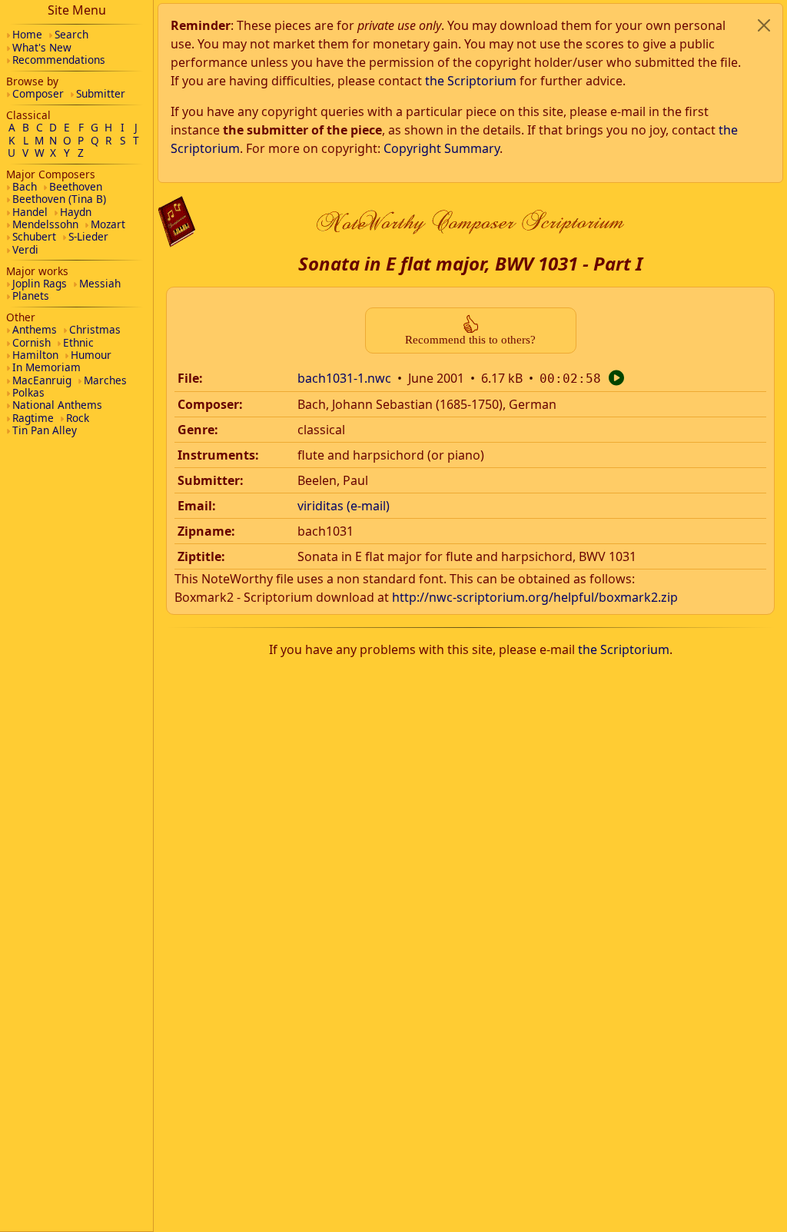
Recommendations (58, 59)
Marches (105, 380)
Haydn (75, 211)
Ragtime (33, 417)
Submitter (100, 93)
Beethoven (75, 186)
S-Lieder (88, 236)
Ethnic (78, 342)
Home (27, 34)
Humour (91, 354)
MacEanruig (41, 380)
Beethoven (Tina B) (59, 198)
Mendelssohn (45, 224)
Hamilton (35, 354)
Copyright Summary (442, 148)
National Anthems (57, 404)
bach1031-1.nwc (344, 378)
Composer (38, 93)
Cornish (31, 342)
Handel (30, 211)
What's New (41, 47)
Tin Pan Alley (44, 430)
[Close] (763, 25)
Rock (77, 417)
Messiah (100, 283)
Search (71, 34)
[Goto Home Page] (177, 221)
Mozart (108, 224)
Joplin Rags (39, 283)
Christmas (95, 329)
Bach (24, 186)
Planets (30, 295)
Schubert (34, 236)
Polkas (28, 392)
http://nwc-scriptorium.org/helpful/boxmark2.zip (535, 597)
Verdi (25, 249)
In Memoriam (46, 367)
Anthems (34, 329)
